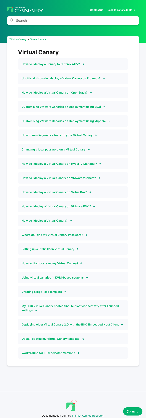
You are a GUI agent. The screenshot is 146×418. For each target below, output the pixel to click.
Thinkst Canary (17, 39)
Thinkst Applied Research (88, 415)
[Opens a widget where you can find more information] (132, 411)
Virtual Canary (38, 39)
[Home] (25, 11)
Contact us (96, 9)
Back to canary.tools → (121, 9)
